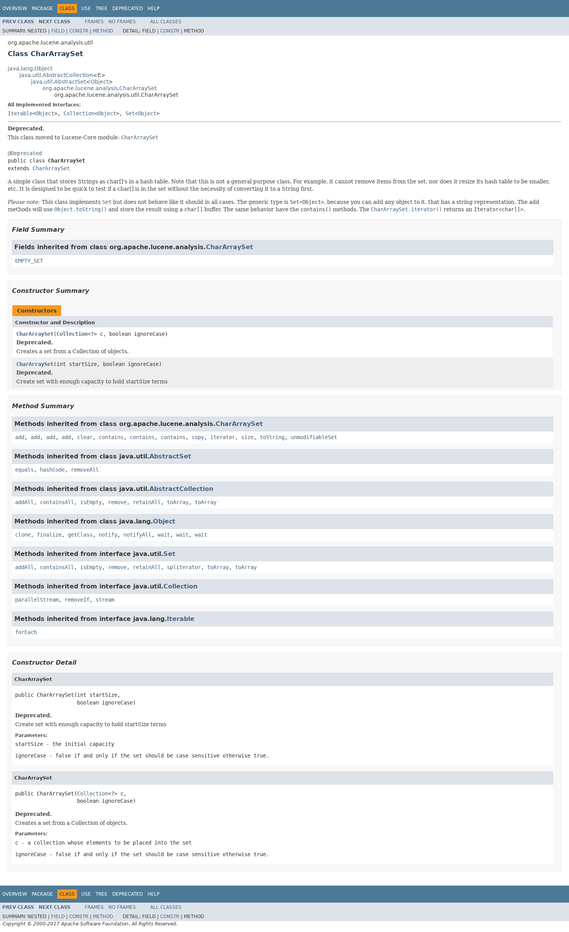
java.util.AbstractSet (58, 82)
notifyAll (137, 535)
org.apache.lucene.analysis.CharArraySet (99, 88)
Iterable (20, 113)
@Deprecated (25, 153)
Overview (14, 8)
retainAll (147, 502)
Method (103, 31)
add (19, 437)
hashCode (52, 470)
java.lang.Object (30, 68)
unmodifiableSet (314, 437)
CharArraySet (51, 168)
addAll (24, 502)
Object (99, 82)
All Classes (166, 21)
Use (86, 8)
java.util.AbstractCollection (56, 75)
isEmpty (91, 502)
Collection (78, 113)
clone (23, 535)
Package (42, 8)
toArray (178, 502)
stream (105, 600)
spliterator (184, 567)
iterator (222, 437)
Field (58, 31)
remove (117, 502)
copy (198, 437)
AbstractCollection (181, 489)
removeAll (85, 470)
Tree (102, 8)
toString (272, 437)
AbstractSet (170, 456)
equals (24, 470)
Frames (94, 21)
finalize (49, 535)
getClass (80, 535)
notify (108, 535)
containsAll (57, 502)
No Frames (122, 21)
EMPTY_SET (29, 261)
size (247, 437)
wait (164, 535)
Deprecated (127, 8)
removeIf (77, 600)
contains (111, 437)
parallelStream (36, 600)
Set (130, 113)
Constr (78, 31)
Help (153, 8)
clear (85, 437)
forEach (26, 632)
